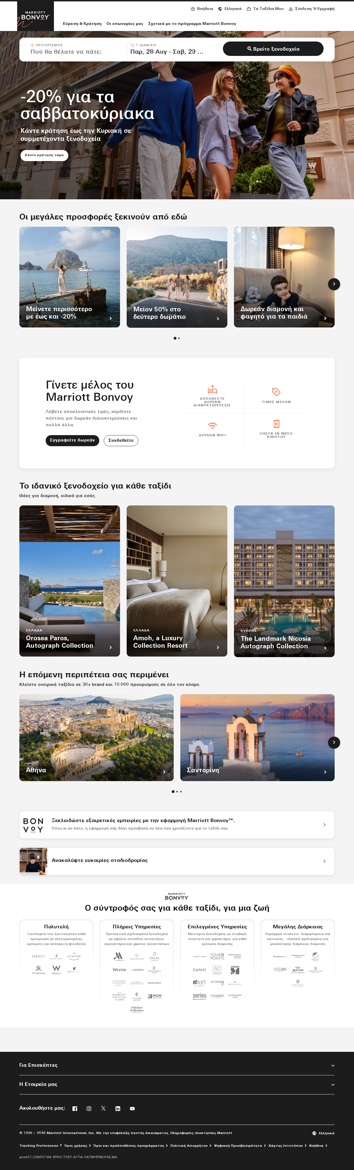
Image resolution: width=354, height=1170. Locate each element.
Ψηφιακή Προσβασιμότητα (238, 1146)
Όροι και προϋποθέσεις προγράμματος (128, 1146)
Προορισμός (49, 45)
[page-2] (179, 338)
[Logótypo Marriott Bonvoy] (177, 896)
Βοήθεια (316, 1146)
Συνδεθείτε (121, 440)
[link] (177, 824)
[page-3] (181, 791)
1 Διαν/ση (146, 45)
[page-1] (175, 338)
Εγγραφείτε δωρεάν (72, 440)
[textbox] (76, 52)
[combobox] (76, 49)
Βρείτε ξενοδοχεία (276, 49)
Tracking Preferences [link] (38, 1146)
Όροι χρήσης (75, 1146)
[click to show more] (334, 284)
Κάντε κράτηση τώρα (46, 155)
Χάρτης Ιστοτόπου (286, 1146)
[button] (229, 8)
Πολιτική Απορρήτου (189, 1146)
